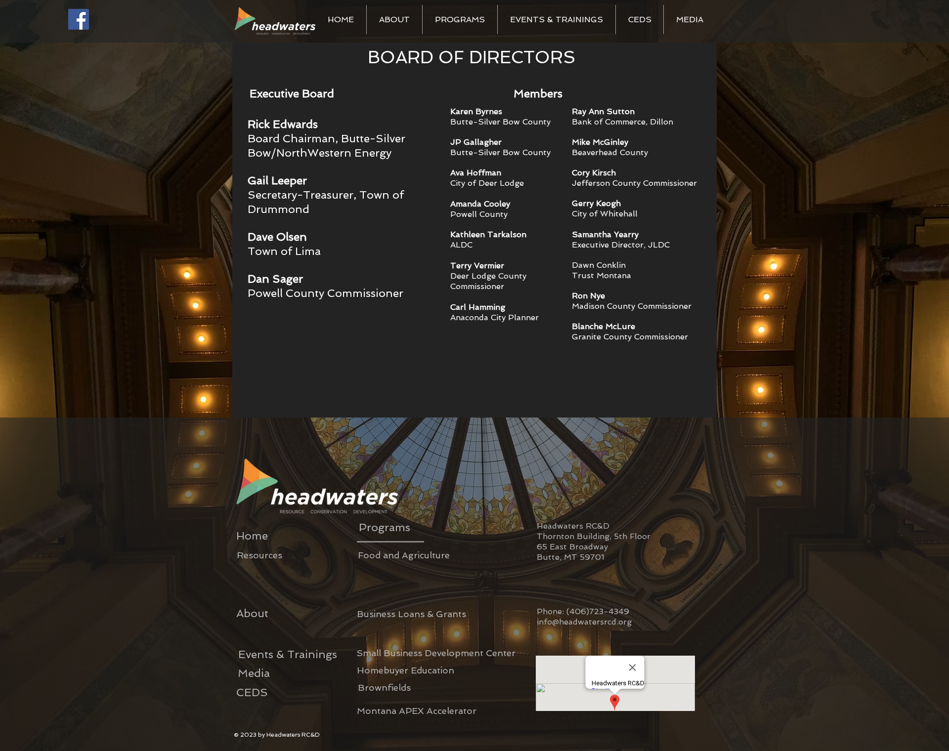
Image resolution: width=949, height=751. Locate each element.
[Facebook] (78, 19)
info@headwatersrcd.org (584, 621)
